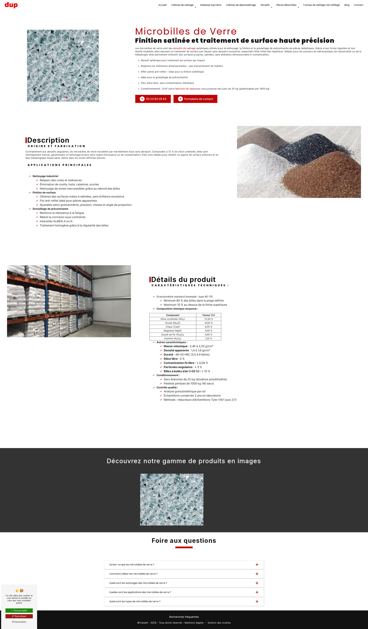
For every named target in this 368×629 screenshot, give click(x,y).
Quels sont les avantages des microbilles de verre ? (138, 583)
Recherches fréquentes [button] (184, 617)
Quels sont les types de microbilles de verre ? (134, 601)
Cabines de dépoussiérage (241, 5)
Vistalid (143, 622)
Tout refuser (20, 616)
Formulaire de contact (198, 99)
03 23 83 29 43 (156, 99)
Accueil (162, 5)
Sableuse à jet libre (210, 5)
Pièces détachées (286, 5)
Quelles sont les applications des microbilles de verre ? (140, 592)
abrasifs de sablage (184, 48)
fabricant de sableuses (187, 88)
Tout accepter (20, 610)
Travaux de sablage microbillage (321, 5)
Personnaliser (19, 622)
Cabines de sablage (182, 5)
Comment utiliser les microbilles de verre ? (133, 573)
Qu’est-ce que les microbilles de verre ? (131, 564)
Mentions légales (194, 622)
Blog (346, 5)
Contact (358, 5)
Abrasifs (265, 5)
